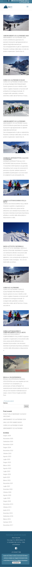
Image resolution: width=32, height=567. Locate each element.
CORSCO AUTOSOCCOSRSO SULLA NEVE (14, 201)
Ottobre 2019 (7, 507)
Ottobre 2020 (7, 492)
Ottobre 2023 (7, 453)
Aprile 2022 (6, 477)
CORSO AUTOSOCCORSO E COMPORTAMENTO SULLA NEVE (14, 331)
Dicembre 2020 (7, 489)
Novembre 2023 (8, 450)
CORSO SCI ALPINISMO (11, 287)
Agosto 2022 (7, 468)
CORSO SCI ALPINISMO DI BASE (14, 80)
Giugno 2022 (7, 474)
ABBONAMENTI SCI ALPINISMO (14, 121)
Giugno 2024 (7, 447)
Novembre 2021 (8, 483)
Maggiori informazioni (22, 560)
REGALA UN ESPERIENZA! (12, 377)
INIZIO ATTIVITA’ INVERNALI (13, 246)
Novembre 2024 (8, 444)
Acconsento (16, 562)
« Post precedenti (8, 401)
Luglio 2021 (6, 486)
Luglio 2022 (6, 471)
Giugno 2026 (7, 435)
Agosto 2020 (7, 495)
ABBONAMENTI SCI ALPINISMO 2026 (16, 36)
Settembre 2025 (8, 441)
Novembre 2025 (8, 438)
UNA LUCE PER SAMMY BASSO (12, 422)
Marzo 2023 (6, 465)
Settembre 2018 (8, 516)
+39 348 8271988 (25, 2)
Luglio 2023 (6, 459)
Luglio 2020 (6, 498)
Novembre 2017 (8, 525)
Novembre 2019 (8, 504)
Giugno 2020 (7, 501)
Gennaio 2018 (7, 522)
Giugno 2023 (7, 462)
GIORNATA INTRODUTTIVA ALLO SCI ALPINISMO (15, 158)
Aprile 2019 (6, 510)
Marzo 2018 (6, 519)
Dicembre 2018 (7, 513)
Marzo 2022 (6, 480)
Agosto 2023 (7, 456)
